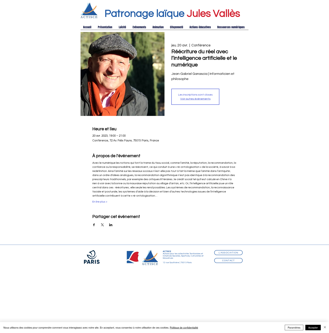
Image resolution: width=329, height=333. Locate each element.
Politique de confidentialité (184, 327)
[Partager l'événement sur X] (102, 224)
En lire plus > (99, 201)
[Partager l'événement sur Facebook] (94, 224)
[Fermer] (325, 327)
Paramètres (294, 327)
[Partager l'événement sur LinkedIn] (110, 224)
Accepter (313, 327)
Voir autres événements (195, 98)
